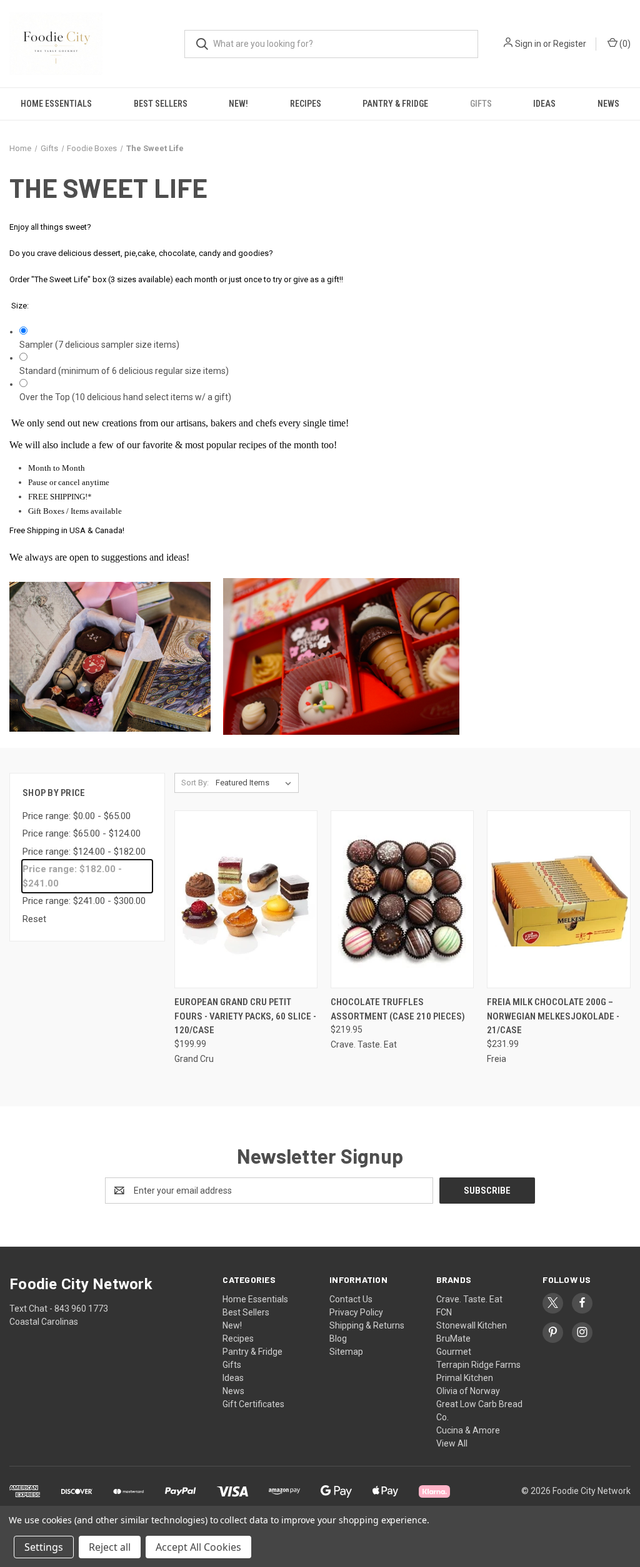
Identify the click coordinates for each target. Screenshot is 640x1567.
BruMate (453, 1338)
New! (238, 104)
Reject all (110, 1547)
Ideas (544, 104)
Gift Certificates (253, 1404)
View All (452, 1443)
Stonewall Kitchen (471, 1325)
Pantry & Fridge (395, 104)
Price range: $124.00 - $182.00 (84, 851)
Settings (43, 1547)
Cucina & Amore (468, 1430)
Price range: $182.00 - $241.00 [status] (72, 876)
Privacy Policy (356, 1312)
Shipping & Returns (366, 1325)
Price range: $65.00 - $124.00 (81, 833)
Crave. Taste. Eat (469, 1299)
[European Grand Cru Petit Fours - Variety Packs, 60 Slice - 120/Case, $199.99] (246, 899)
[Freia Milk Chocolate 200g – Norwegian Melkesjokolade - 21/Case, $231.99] (558, 899)
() (624, 44)
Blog (338, 1338)
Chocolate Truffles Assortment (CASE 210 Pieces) (398, 1009)
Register (569, 44)
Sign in (528, 44)
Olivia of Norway (468, 1391)
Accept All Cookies (198, 1547)
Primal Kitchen (464, 1378)
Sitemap (346, 1352)
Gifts (481, 104)
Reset (34, 919)
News (233, 1391)
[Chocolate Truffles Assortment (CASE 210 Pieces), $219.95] (402, 899)
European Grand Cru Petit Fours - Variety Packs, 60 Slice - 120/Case (245, 1016)
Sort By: (195, 782)
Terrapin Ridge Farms (478, 1365)
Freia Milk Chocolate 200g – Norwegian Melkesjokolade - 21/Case (553, 1016)
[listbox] (256, 783)
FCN (444, 1312)
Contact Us (350, 1299)
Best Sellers (161, 104)
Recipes (305, 104)
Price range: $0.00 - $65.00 (76, 816)
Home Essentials (56, 104)
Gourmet (453, 1352)
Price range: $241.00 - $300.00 (84, 900)
